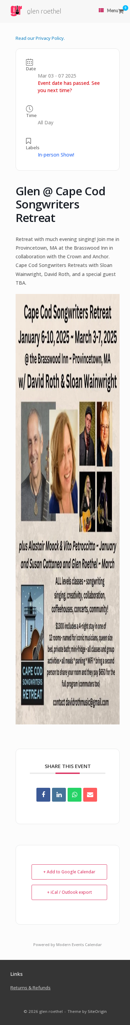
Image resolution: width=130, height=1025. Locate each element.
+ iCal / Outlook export (69, 892)
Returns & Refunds (30, 987)
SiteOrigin (97, 1011)
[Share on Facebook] (43, 795)
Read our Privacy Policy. (40, 38)
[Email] (90, 795)
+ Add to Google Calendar (69, 872)
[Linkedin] (59, 795)
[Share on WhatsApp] (74, 795)
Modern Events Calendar (79, 944)
